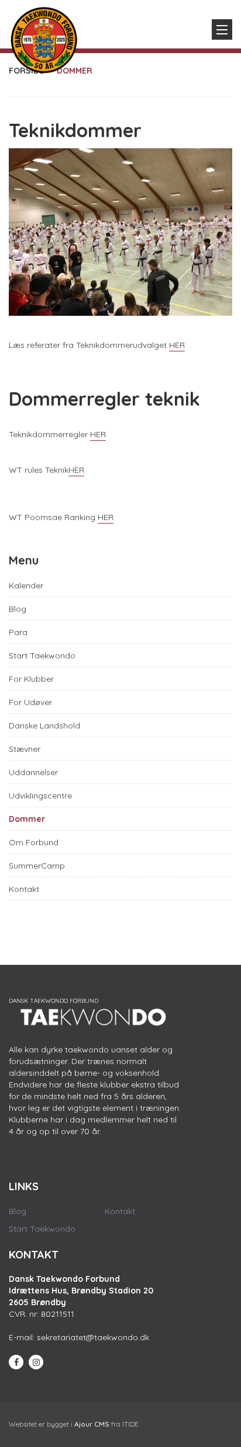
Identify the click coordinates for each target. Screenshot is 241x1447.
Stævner (24, 749)
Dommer (27, 819)
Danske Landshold (44, 725)
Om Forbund (33, 842)
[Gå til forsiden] (44, 37)
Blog (17, 609)
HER (177, 345)
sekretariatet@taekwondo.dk (93, 1337)
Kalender (26, 585)
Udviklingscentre (40, 795)
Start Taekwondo (42, 655)
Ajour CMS (91, 1424)
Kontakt (24, 889)
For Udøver (30, 702)
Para (18, 632)
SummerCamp (37, 865)
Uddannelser (33, 772)
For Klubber (31, 679)
